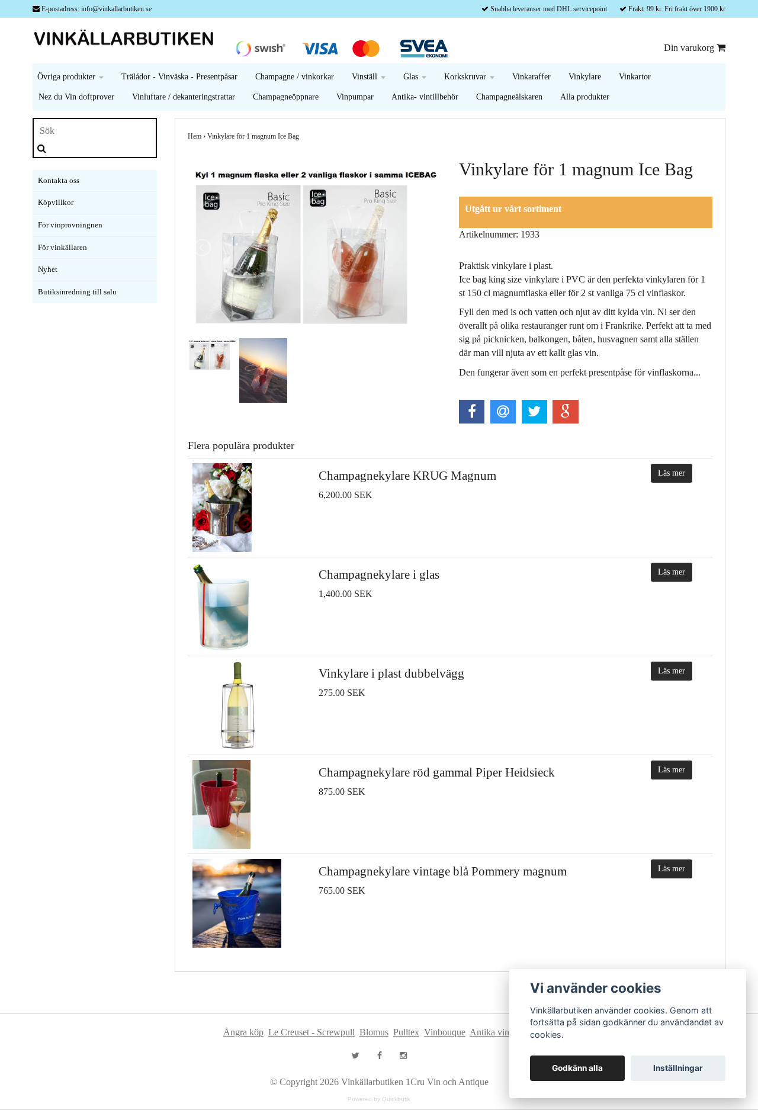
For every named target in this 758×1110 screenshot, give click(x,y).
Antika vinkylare (501, 1032)
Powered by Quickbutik (379, 1099)
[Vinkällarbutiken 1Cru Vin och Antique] (127, 39)
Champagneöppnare (286, 96)
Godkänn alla (577, 1068)
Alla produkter (584, 96)
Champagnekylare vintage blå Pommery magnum (443, 871)
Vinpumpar (355, 96)
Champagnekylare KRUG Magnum (407, 476)
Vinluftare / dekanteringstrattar (183, 96)
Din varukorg (690, 48)
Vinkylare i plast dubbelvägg (391, 673)
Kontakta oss (58, 180)
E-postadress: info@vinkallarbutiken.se (96, 9)
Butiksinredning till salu (77, 291)
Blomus (373, 1032)
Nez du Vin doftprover (76, 96)
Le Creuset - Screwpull (311, 1032)
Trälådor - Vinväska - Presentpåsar (179, 76)
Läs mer (671, 473)
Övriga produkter (67, 76)
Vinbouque (444, 1032)
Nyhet (47, 269)
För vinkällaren (62, 247)
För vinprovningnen (70, 224)
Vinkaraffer (531, 76)
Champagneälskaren (509, 96)
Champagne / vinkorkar (294, 76)
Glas (411, 76)
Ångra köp (243, 1032)
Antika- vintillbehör (424, 96)
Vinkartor (635, 76)
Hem (194, 136)
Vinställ (366, 76)
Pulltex (406, 1032)
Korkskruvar (466, 76)
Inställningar (678, 1068)
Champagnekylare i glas (379, 574)
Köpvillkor (55, 202)
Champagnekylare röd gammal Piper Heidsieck (437, 772)
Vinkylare (584, 76)
